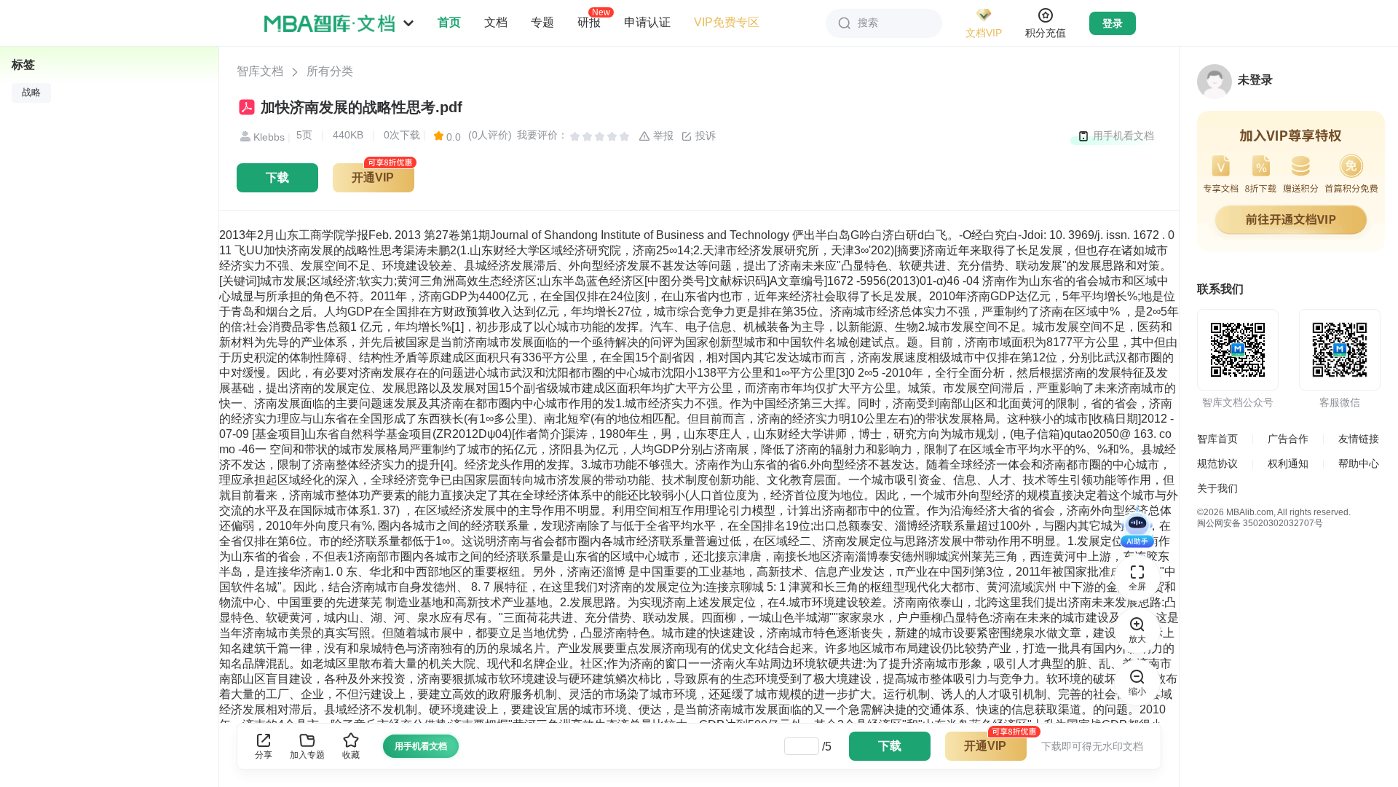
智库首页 (1217, 439)
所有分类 (330, 71)
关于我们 (1217, 488)
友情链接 (1358, 439)
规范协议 (1217, 463)
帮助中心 (1358, 463)
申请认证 (647, 22)
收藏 (351, 755)
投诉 (704, 135)
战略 (31, 92)
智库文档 (260, 71)
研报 (589, 21)
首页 (449, 22)
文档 (496, 22)
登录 (1112, 23)
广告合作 (1288, 439)
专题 (542, 22)
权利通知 (1288, 463)
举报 (662, 135)
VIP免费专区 (726, 22)
